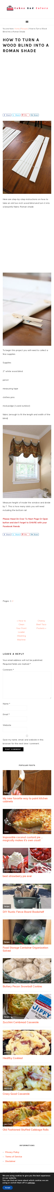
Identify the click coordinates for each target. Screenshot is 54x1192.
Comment (8, 669)
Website (7, 725)
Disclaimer (10, 1161)
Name (6, 703)
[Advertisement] (27, 85)
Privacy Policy (12, 1152)
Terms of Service (13, 1156)
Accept (7, 1188)
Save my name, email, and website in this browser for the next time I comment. (23, 741)
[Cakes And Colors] (27, 12)
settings (31, 1183)
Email (6, 714)
